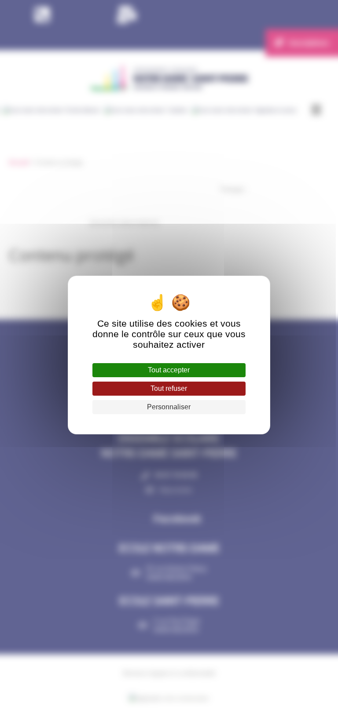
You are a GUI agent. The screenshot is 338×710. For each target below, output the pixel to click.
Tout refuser (169, 388)
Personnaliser (169, 407)
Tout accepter (169, 370)
